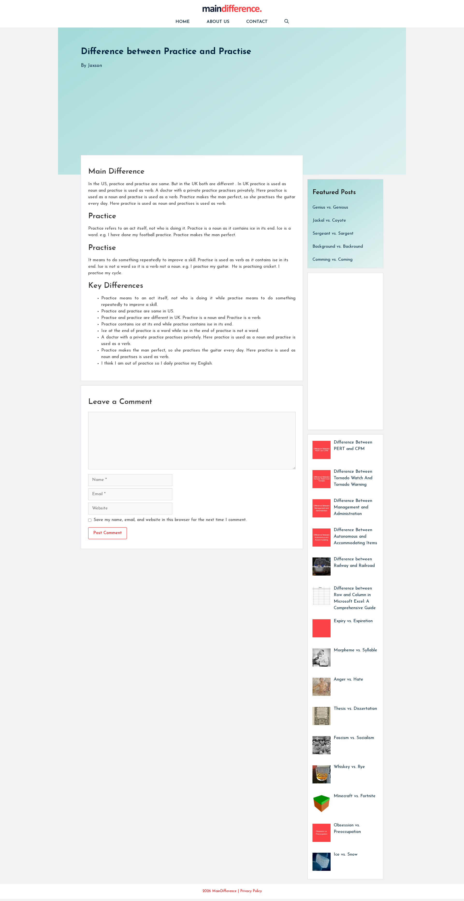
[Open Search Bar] (286, 22)
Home (182, 22)
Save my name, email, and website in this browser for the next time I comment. (170, 520)
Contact (257, 22)
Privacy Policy (251, 891)
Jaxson (95, 65)
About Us (218, 22)
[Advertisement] (226, 107)
